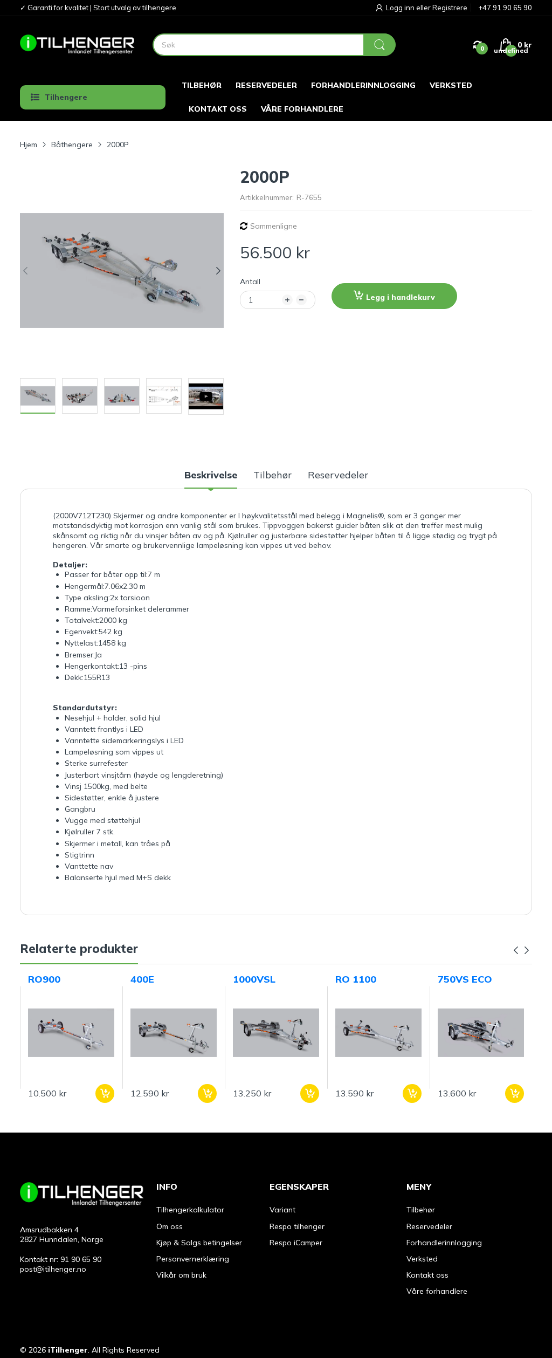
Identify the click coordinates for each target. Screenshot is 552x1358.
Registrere (449, 7)
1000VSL (254, 979)
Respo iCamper (296, 1242)
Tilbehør (420, 1210)
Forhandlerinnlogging (444, 1242)
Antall (250, 281)
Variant (282, 1210)
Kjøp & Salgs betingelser (199, 1242)
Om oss (169, 1226)
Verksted (422, 1259)
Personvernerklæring (192, 1259)
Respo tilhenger (297, 1226)
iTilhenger (68, 1350)
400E (142, 979)
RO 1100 (355, 979)
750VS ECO (465, 979)
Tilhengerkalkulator (190, 1210)
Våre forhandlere (436, 1291)
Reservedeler (429, 1226)
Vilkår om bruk (181, 1275)
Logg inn (401, 7)
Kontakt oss (427, 1275)
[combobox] (274, 45)
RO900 (44, 979)
